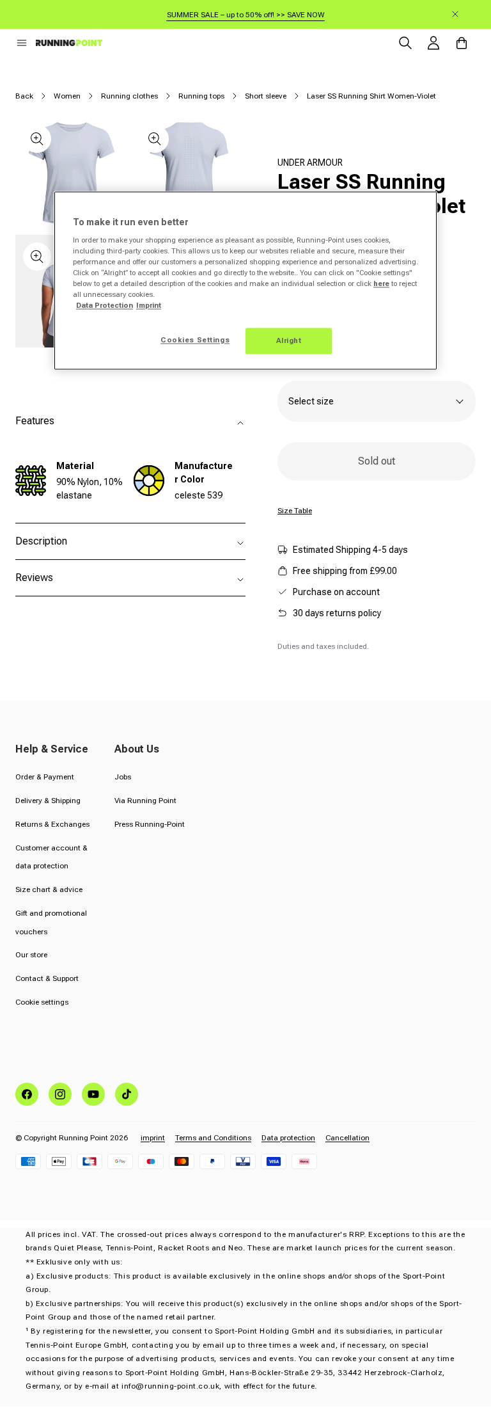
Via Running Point (145, 800)
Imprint (148, 305)
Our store (31, 954)
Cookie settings (41, 1002)
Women (67, 96)
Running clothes (129, 96)
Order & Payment (44, 776)
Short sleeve (265, 96)
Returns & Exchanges (52, 824)
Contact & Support (47, 978)
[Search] (405, 43)
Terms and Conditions (213, 1137)
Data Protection (104, 305)
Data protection (288, 1137)
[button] (22, 43)
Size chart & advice (48, 889)
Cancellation (347, 1137)
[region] (245, 281)
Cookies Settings (195, 339)
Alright (289, 340)
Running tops (201, 96)
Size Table (294, 510)
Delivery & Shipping (48, 800)
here (381, 284)
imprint (153, 1137)
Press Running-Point (149, 824)
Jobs (122, 776)
